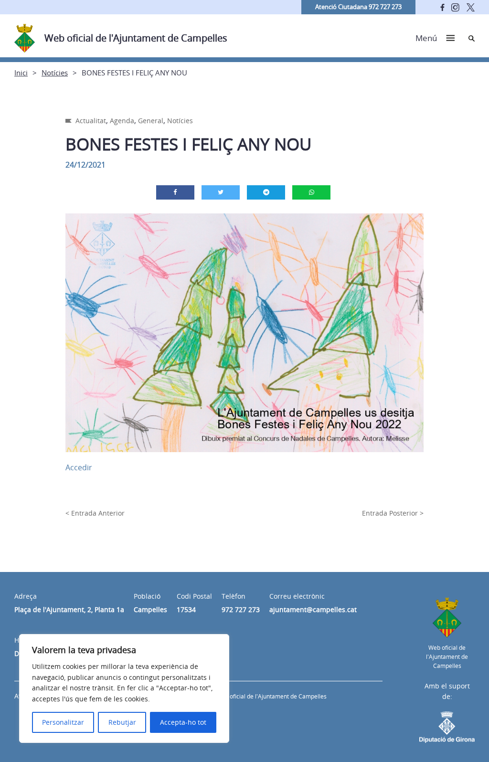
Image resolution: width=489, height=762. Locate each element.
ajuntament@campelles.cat (313, 609)
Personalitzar (63, 722)
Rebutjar (122, 722)
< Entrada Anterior (95, 513)
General (150, 120)
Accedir (78, 467)
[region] (124, 688)
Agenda (122, 120)
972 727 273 (241, 609)
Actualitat (90, 120)
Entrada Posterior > (393, 513)
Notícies (55, 72)
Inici (21, 72)
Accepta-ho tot (183, 722)
